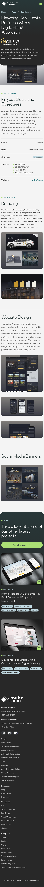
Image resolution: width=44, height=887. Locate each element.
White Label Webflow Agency (13, 867)
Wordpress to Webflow (10, 758)
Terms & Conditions (9, 856)
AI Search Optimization (10, 754)
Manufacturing (7, 820)
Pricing (4, 841)
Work (14, 12)
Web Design (6, 743)
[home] (9, 3)
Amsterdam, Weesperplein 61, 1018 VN (16, 723)
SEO (3, 761)
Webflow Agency (8, 780)
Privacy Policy (6, 852)
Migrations (5, 797)
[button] (40, 3)
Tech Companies (8, 809)
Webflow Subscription (10, 776)
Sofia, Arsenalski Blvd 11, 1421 (13, 711)
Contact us (5, 849)
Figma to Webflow (8, 750)
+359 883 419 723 (8, 715)
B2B (2, 805)
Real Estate (26, 12)
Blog (3, 789)
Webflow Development (10, 746)
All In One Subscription (10, 769)
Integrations (6, 793)
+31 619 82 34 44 (7, 727)
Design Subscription (9, 773)
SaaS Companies (8, 817)
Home (3, 12)
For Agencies (6, 860)
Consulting (5, 828)
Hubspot (4, 765)
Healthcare (5, 824)
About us (5, 837)
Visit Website (37, 180)
